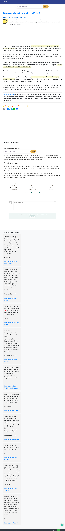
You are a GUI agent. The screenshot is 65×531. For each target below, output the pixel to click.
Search (45, 6)
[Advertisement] (32, 36)
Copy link (32, 216)
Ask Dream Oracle (8, 1)
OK (58, 530)
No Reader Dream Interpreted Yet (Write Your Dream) (14, 17)
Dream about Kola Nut (11, 410)
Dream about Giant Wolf (12, 439)
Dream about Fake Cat (11, 523)
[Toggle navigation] (60, 2)
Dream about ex (9, 94)
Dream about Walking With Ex (22, 13)
